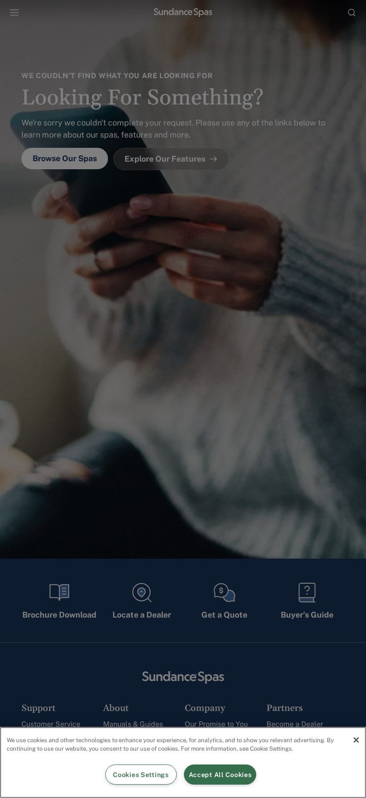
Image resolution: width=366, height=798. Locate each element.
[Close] (356, 740)
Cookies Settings (141, 774)
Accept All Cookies (220, 774)
